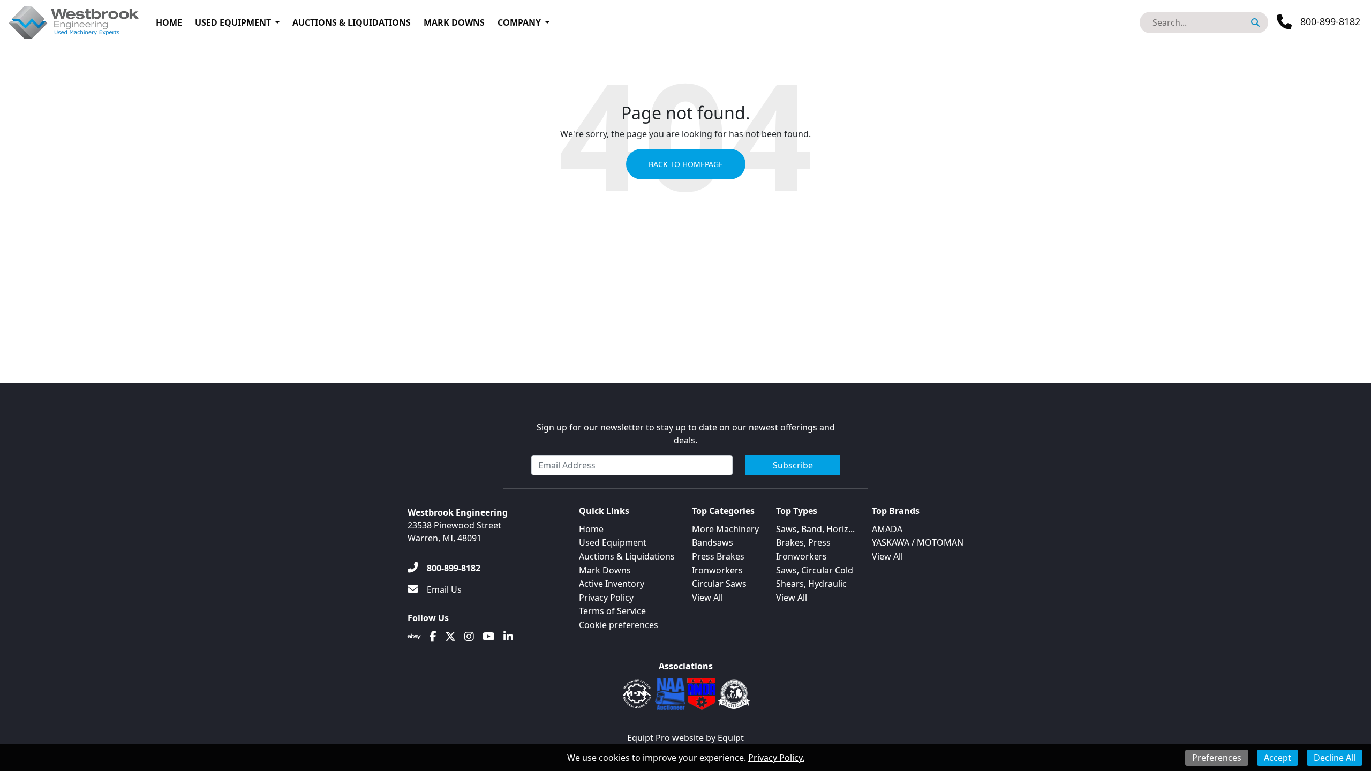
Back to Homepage (686, 164)
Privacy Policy (606, 597)
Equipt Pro (649, 738)
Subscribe (793, 465)
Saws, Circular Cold (814, 570)
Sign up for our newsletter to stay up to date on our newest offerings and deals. (686, 433)
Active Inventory (611, 583)
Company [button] (519, 22)
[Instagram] (469, 636)
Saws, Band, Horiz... (815, 529)
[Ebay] (414, 636)
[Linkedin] (508, 636)
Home (169, 22)
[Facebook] (433, 636)
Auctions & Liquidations (351, 22)
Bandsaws (712, 542)
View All (707, 597)
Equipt (731, 738)
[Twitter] (450, 636)
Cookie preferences (618, 625)
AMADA (887, 529)
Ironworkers (717, 570)
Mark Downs (454, 22)
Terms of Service (612, 611)
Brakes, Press (803, 542)
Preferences (1216, 758)
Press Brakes (718, 556)
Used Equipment (233, 22)
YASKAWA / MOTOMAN (917, 542)
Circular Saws (719, 583)
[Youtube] (489, 636)
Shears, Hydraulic (811, 583)
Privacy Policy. (776, 758)
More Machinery (725, 529)
